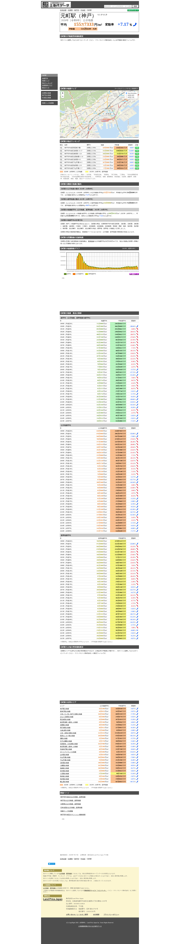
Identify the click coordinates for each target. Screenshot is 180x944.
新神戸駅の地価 (65, 711)
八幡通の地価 (64, 765)
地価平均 (45, 78)
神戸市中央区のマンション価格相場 (72, 814)
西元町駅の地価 (65, 719)
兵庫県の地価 (46, 93)
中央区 (83, 10)
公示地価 (62, 873)
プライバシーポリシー (111, 914)
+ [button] (62, 93)
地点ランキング (47, 83)
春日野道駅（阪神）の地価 (69, 746)
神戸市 (76, 10)
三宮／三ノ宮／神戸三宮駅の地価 (71, 714)
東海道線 (91, 241)
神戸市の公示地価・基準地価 (70, 800)
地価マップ (45, 80)
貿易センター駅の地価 (67, 735)
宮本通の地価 (64, 771)
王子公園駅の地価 (66, 741)
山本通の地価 (64, 754)
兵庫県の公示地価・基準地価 (70, 804)
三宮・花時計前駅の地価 (68, 733)
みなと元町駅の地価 (66, 717)
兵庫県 (70, 10)
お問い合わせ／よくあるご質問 (77, 914)
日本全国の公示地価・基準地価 (71, 807)
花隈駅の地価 (64, 725)
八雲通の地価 (64, 773)
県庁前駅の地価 (65, 727)
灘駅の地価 (63, 738)
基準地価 (69, 873)
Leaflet (120, 137)
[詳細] (137, 148)
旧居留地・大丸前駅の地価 (69, 744)
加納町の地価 (64, 768)
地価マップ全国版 (48, 103)
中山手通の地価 (65, 757)
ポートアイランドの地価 (68, 752)
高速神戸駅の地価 (66, 749)
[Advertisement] (49, 40)
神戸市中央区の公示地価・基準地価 (72, 797)
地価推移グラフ (47, 85)
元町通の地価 (64, 763)
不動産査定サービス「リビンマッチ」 (95, 890)
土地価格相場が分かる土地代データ (90, 926)
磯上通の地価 (64, 781)
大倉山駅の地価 (65, 730)
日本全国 (63, 10)
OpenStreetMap (128, 137)
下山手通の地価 (65, 760)
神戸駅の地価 (64, 708)
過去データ (45, 87)
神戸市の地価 (46, 95)
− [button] (62, 96)
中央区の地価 (46, 97)
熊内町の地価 (64, 776)
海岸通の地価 (64, 779)
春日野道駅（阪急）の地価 (69, 722)
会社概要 (96, 914)
